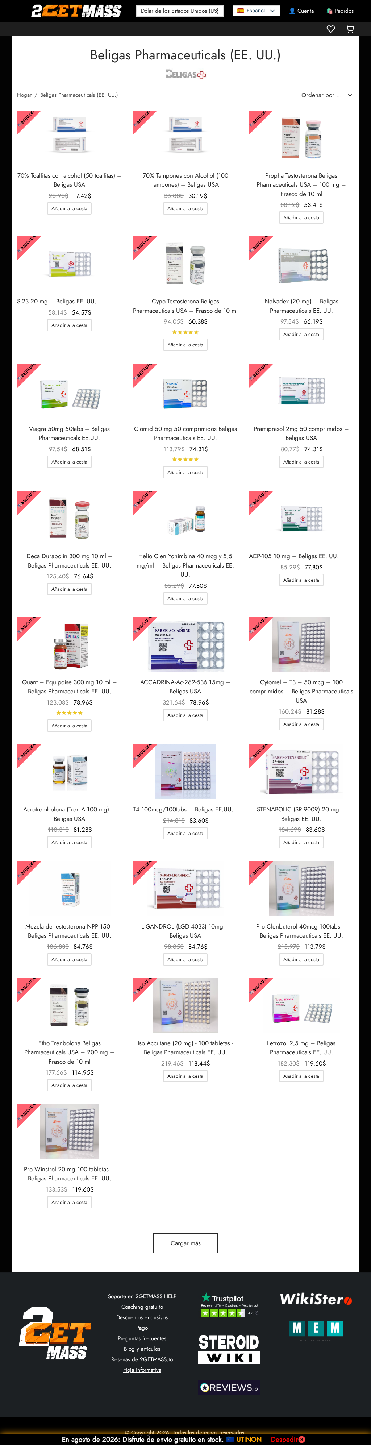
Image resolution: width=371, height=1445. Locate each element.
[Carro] (349, 29)
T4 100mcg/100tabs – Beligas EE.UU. (183, 809)
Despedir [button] (284, 1439)
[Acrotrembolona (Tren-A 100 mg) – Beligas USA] (69, 771)
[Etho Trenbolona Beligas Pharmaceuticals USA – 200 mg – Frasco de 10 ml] (69, 1005)
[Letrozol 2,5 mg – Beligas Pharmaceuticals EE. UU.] (301, 1005)
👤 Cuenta (301, 11)
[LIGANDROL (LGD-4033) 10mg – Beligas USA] (185, 888)
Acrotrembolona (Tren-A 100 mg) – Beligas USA (69, 814)
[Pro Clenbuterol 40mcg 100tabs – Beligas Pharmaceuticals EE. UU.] (301, 888)
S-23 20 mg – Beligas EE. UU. (56, 301)
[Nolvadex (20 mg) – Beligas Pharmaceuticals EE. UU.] (301, 263)
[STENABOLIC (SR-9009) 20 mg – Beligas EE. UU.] (301, 771)
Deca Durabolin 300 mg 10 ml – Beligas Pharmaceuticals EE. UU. (69, 561)
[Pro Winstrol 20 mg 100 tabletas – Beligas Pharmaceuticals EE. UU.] (69, 1131)
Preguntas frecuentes (142, 1338)
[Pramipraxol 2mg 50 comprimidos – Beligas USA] (301, 391)
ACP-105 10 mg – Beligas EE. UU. (294, 556)
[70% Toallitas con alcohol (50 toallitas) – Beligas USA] (69, 138)
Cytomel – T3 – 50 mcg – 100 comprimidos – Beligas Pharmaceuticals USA (301, 691)
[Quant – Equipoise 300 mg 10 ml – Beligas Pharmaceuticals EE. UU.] (69, 644)
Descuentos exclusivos (142, 1317)
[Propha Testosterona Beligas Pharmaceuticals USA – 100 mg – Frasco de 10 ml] (301, 138)
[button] (69, 208)
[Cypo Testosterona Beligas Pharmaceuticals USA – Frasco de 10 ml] (185, 263)
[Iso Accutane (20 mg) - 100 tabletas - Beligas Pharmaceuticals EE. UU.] (185, 1005)
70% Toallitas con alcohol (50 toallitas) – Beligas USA (69, 180)
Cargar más (186, 1243)
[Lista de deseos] (331, 29)
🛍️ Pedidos (340, 11)
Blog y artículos (142, 1349)
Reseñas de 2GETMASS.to (142, 1359)
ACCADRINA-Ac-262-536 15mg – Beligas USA (185, 687)
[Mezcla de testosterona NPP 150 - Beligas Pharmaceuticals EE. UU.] (69, 888)
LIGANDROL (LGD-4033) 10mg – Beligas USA (185, 931)
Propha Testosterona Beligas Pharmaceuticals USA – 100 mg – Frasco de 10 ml (301, 184)
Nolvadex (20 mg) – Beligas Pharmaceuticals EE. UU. (301, 306)
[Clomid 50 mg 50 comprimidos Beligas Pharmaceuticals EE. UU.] (185, 391)
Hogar (24, 95)
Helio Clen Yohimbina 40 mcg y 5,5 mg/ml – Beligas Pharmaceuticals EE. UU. (185, 565)
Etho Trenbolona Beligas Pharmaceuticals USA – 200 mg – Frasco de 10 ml (69, 1052)
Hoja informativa (142, 1370)
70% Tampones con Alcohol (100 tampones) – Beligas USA (185, 180)
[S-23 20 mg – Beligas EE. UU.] (69, 263)
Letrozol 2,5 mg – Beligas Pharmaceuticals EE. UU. (301, 1048)
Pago (142, 1328)
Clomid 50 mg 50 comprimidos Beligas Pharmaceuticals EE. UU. (185, 433)
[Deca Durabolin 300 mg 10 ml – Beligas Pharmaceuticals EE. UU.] (69, 518)
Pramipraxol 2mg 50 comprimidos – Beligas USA (301, 433)
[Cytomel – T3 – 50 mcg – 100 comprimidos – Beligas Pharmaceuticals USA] (301, 644)
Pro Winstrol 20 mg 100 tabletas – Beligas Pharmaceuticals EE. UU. (69, 1174)
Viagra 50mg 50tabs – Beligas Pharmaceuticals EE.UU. (69, 433)
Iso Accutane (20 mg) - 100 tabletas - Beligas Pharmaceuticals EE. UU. (185, 1048)
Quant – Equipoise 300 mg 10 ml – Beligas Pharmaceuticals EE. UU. (69, 687)
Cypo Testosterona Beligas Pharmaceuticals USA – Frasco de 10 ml (185, 306)
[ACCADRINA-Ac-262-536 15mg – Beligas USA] (185, 644)
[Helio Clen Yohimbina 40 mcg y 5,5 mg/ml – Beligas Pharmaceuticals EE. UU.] (185, 518)
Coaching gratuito (142, 1307)
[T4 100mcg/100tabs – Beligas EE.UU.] (185, 771)
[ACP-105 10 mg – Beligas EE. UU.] (301, 518)
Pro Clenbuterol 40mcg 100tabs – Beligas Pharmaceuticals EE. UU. (301, 931)
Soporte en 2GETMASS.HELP (142, 1296)
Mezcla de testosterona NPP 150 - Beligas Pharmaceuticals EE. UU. (69, 931)
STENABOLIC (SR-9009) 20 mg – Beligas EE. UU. (301, 814)
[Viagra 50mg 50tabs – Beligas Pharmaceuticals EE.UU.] (69, 391)
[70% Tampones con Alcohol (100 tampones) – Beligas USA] (185, 138)
